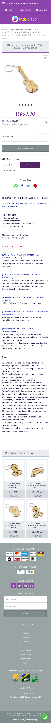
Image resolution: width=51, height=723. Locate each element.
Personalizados (25, 654)
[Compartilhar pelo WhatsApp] (16, 186)
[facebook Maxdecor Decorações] (13, 585)
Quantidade (7, 136)
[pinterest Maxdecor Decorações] (25, 585)
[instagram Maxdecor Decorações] (31, 585)
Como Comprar (25, 650)
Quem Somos (25, 646)
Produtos (25, 633)
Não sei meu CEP (8, 170)
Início (4, 29)
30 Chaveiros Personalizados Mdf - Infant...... (14, 485)
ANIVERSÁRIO (22, 32)
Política (25, 663)
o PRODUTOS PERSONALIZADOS (24, 29)
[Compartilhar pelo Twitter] (28, 186)
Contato (26, 641)
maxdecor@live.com (25, 701)
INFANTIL (34, 32)
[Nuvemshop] (25, 720)
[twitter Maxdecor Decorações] (19, 585)
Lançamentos (25, 659)
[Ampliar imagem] (45, 58)
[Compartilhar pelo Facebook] (22, 186)
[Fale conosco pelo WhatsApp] (44, 716)
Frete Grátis (25, 637)
